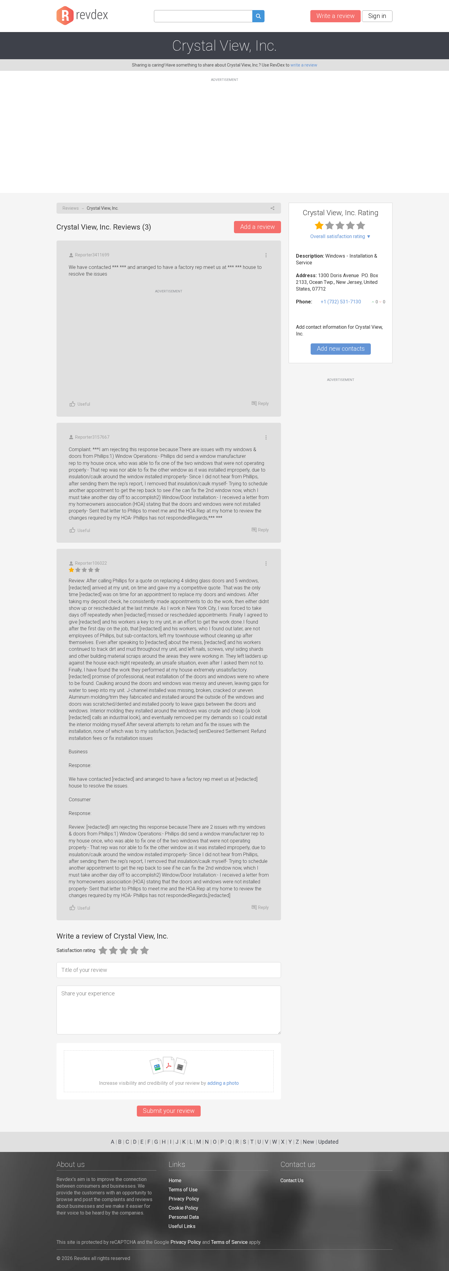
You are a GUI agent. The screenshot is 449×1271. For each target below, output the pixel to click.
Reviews (71, 208)
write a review (303, 65)
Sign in (377, 16)
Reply (263, 403)
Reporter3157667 (92, 437)
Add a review (257, 226)
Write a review (335, 16)
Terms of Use (183, 1190)
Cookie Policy (183, 1208)
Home (175, 1180)
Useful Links (182, 1226)
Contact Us (292, 1180)
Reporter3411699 (92, 254)
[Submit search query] (258, 17)
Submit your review (169, 1110)
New (308, 1142)
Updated (328, 1142)
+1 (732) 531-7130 (341, 302)
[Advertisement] (224, 132)
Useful (84, 404)
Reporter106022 (91, 563)
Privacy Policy (184, 1199)
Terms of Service (229, 1242)
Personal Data (184, 1217)
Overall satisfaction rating (340, 236)
